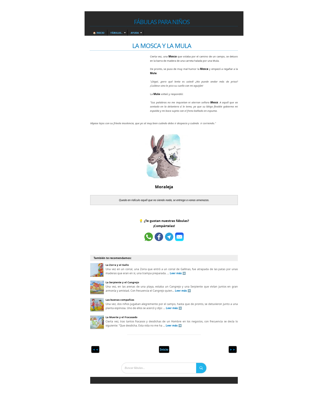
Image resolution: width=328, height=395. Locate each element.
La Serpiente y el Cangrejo (122, 282)
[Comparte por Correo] (179, 237)
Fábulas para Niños (162, 22)
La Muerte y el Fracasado (121, 317)
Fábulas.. (116, 32)
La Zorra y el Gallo (117, 265)
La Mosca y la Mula (161, 45)
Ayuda (134, 32)
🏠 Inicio (98, 32)
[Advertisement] (115, 80)
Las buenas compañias (120, 299)
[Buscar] (201, 368)
